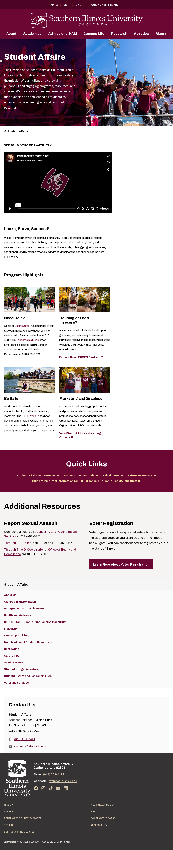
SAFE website (31, 416)
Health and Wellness (17, 615)
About (11, 33)
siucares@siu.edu (28, 340)
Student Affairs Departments (36, 475)
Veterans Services (16, 682)
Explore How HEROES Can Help (79, 357)
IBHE (93, 811)
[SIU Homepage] (86, 20)
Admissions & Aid (62, 33)
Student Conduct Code (79, 475)
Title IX (9, 825)
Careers (9, 811)
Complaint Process (103, 818)
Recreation (11, 649)
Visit (67, 5)
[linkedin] (65, 788)
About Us (10, 595)
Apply (54, 5)
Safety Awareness (140, 475)
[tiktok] (50, 788)
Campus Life (93, 33)
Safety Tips (11, 655)
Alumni (161, 33)
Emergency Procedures (19, 831)
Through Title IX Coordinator (24, 549)
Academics (32, 33)
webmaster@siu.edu (63, 781)
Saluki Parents (13, 662)
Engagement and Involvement (24, 608)
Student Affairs (17, 131)
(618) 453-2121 (53, 774)
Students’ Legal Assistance (22, 669)
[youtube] (58, 788)
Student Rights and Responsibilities (28, 676)
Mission (8, 804)
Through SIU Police (17, 543)
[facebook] (36, 788)
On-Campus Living (16, 635)
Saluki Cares (22, 325)
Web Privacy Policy (103, 804)
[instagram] (43, 788)
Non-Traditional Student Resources (28, 642)
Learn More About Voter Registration (121, 564)
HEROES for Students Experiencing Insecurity (35, 622)
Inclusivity (11, 628)
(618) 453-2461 (24, 739)
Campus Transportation (20, 601)
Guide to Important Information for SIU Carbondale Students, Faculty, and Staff (84, 480)
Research (119, 33)
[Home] (17, 778)
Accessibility (99, 825)
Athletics (141, 33)
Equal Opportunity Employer (23, 818)
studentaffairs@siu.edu (30, 746)
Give (78, 5)
